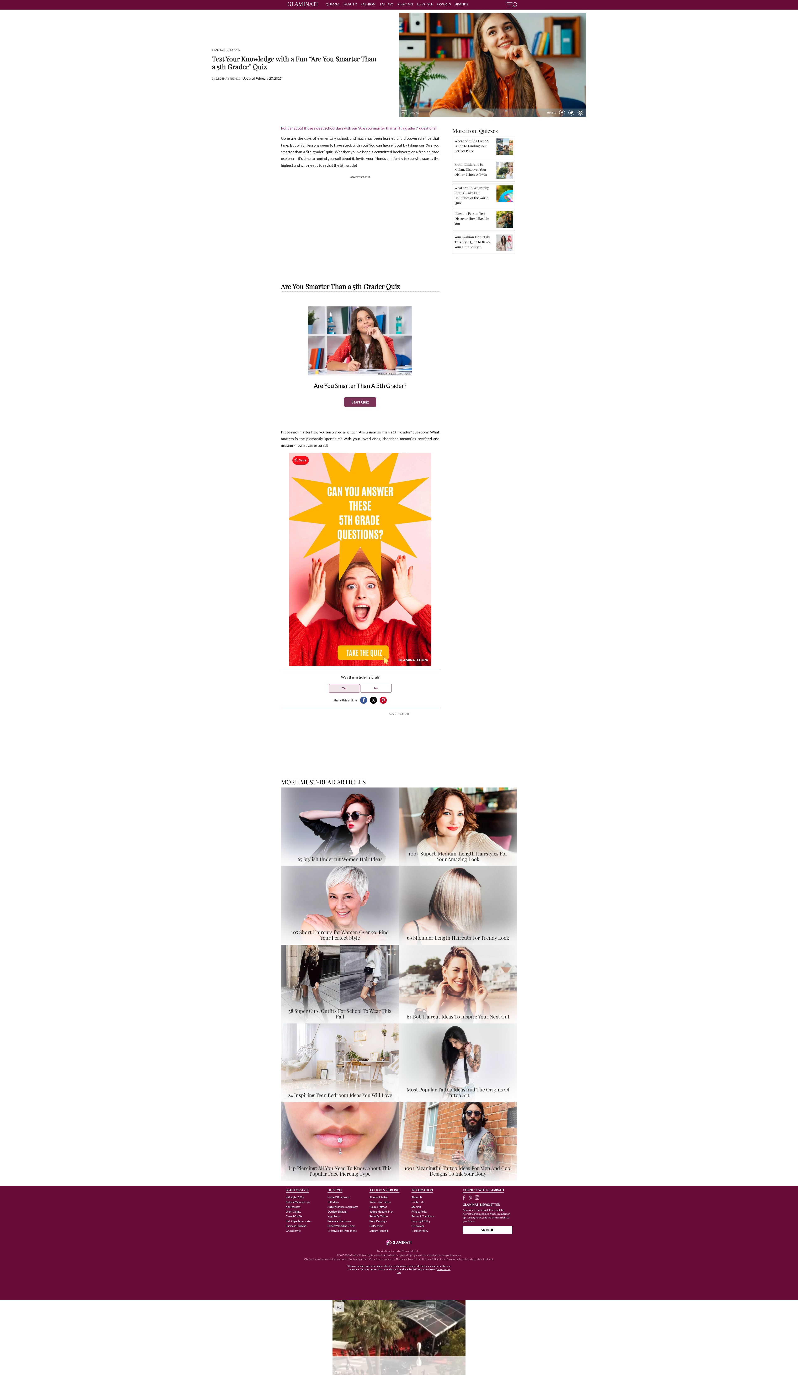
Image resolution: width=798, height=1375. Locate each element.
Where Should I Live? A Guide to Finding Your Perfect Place (471, 146)
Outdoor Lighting (337, 1211)
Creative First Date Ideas (342, 1230)
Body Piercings (378, 1221)
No (376, 688)
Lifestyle (425, 4)
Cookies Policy (419, 1230)
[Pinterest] (580, 112)
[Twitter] (571, 112)
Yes (344, 688)
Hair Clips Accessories (299, 1221)
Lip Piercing (376, 1226)
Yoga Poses (334, 1216)
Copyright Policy (420, 1221)
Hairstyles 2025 (295, 1197)
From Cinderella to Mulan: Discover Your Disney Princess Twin (470, 169)
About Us (416, 1197)
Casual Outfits (294, 1216)
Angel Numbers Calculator (343, 1206)
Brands (461, 4)
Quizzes (333, 4)
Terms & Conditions (423, 1216)
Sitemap (416, 1206)
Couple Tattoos (378, 1206)
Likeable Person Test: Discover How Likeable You (471, 218)
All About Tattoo (378, 1197)
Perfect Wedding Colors (341, 1226)
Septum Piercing (378, 1230)
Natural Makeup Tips (298, 1202)
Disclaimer (417, 1226)
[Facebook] (562, 112)
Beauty (350, 4)
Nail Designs (293, 1206)
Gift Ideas (333, 1202)
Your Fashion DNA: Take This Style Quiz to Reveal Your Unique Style (473, 242)
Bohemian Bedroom (339, 1221)
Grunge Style (293, 1230)
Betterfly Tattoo (378, 1216)
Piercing (405, 4)
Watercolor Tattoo (379, 1202)
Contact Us (417, 1202)
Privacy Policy (419, 1211)
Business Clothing (296, 1226)
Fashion (368, 4)
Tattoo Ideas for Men (381, 1211)
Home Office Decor (339, 1197)
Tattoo (386, 4)
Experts (444, 4)
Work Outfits (293, 1211)
